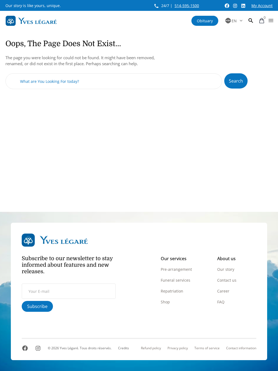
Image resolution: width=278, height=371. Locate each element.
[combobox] (113, 81)
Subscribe (37, 306)
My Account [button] (262, 5)
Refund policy (151, 348)
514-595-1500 (187, 5)
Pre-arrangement (176, 269)
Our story (225, 269)
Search (236, 81)
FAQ (221, 301)
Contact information (241, 348)
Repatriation (172, 291)
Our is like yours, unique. (33, 5)
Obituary (205, 20)
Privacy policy (178, 348)
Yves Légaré (69, 348)
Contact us (226, 280)
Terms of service (207, 348)
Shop (165, 301)
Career (223, 291)
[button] (250, 21)
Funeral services (175, 280)
